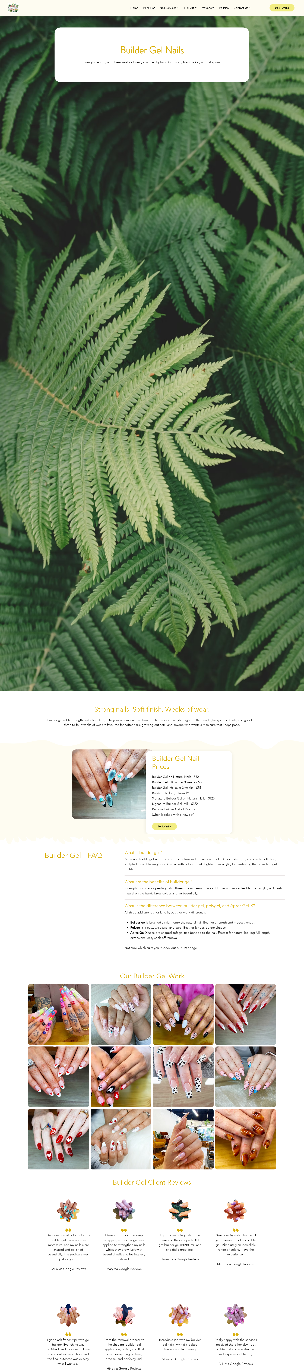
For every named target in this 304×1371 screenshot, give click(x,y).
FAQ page (189, 948)
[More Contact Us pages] (250, 8)
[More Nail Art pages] (196, 8)
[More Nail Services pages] (178, 8)
